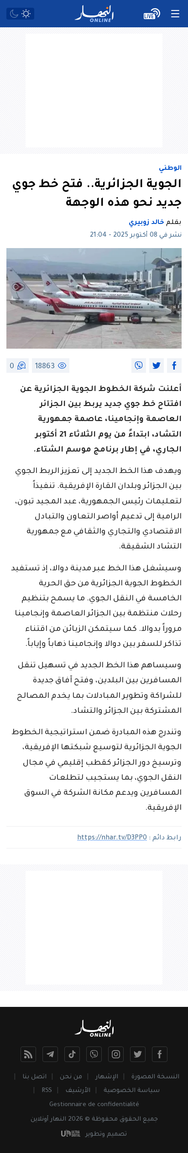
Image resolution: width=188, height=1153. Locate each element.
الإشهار (106, 1077)
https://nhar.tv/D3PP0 (112, 838)
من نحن (71, 1077)
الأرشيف (77, 1090)
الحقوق (130, 1119)
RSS (47, 1090)
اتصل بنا (34, 1077)
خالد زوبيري (146, 223)
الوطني (170, 169)
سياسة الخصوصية (132, 1090)
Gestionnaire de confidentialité (94, 1105)
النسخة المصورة (155, 1077)
